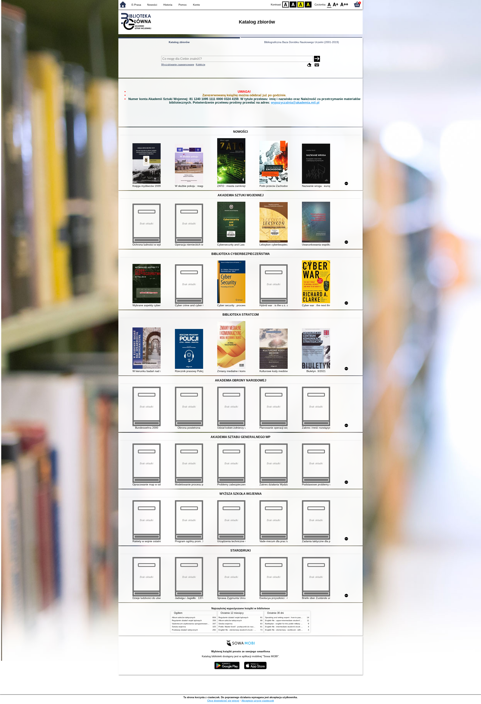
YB (301, 4)
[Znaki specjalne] (317, 65)
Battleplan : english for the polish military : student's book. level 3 (293, 624)
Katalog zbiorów (179, 42)
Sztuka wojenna (179, 627)
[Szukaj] (317, 59)
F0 (329, 4)
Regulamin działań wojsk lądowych (187, 620)
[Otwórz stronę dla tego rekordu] (147, 163)
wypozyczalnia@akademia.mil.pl (295, 102)
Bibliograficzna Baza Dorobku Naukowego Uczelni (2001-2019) (301, 42)
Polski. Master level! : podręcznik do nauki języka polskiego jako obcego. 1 (251, 627)
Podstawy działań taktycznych (185, 630)
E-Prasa (136, 4)
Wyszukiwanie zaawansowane (177, 64)
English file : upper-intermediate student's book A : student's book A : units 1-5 (299, 620)
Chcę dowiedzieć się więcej (223, 700)
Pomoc (182, 4)
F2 (344, 4)
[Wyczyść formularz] (309, 65)
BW (293, 4)
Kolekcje (200, 64)
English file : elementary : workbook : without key (286, 630)
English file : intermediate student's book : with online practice (291, 627)
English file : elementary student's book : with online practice (245, 630)
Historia (167, 4)
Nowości (152, 4)
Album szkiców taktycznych (183, 617)
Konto (196, 4)
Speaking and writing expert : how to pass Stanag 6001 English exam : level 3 (299, 617)
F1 (335, 4)
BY (308, 4)
